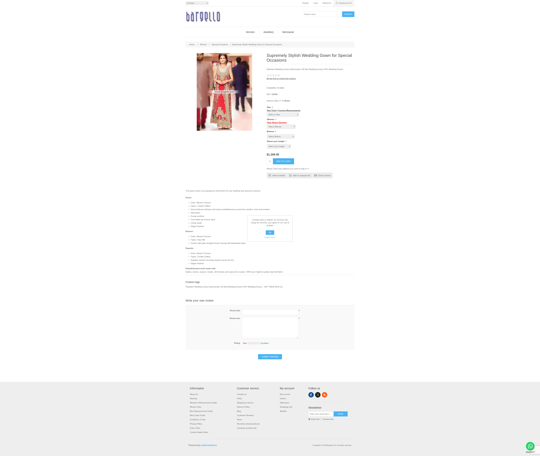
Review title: (235, 310)
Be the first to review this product (281, 78)
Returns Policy (243, 407)
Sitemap (193, 398)
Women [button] (250, 32)
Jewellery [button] (268, 32)
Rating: (237, 343)
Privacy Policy (196, 424)
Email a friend (324, 175)
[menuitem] (250, 32)
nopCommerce (209, 445)
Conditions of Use (198, 419)
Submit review (270, 357)
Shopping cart (286, 407)
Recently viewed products (248, 424)
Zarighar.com (280, 453)
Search (348, 14)
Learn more (270, 237)
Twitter (317, 394)
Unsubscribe (328, 419)
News (239, 419)
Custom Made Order (199, 432)
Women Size (195, 407)
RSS (324, 394)
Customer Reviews (245, 415)
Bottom (270, 131)
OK (270, 232)
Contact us (242, 394)
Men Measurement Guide (201, 411)
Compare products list (246, 428)
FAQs (239, 398)
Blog (239, 411)
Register (305, 3)
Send (340, 414)
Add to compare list (301, 175)
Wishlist (283, 411)
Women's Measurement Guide (203, 403)
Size (269, 107)
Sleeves (271, 119)
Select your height (276, 141)
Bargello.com (265, 453)
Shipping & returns (245, 403)
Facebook (311, 394)
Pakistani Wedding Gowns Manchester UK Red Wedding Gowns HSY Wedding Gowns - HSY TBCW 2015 (232, 287)
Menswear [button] (288, 32)
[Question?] (530, 446)
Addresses (284, 403)
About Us (194, 394)
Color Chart (195, 428)
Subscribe (315, 419)
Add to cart (283, 161)
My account (285, 394)
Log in (315, 3)
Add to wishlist (278, 175)
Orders (283, 398)
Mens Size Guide (197, 415)
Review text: (235, 318)
